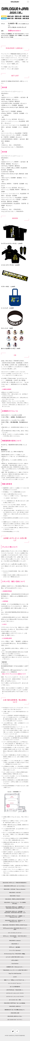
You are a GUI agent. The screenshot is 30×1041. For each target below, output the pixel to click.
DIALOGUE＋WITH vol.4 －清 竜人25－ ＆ (15, 921)
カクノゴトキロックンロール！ (15, 932)
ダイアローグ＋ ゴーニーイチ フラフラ (15, 996)
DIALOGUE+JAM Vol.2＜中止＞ (15, 1016)
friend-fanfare (15, 963)
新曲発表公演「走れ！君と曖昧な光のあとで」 (15, 1009)
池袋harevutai (13, 30)
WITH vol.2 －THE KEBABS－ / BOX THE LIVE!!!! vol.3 (15, 936)
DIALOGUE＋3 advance (15, 940)
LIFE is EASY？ (15, 960)
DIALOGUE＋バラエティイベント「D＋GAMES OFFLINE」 (15, 903)
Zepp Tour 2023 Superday (15, 973)
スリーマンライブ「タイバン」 (15, 983)
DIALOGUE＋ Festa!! (15, 895)
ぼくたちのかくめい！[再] (15, 999)
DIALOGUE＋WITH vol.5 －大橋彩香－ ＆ (15, 916)
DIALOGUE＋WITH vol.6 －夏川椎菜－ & (15, 912)
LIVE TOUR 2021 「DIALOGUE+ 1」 (15, 990)
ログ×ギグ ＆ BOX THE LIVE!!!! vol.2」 (15, 957)
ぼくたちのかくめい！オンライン (15, 1019)
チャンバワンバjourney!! (15, 950)
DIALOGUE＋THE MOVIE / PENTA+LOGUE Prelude (15, 925)
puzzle (15, 976)
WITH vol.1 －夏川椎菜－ (15, 947)
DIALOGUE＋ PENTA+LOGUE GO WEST (15, 899)
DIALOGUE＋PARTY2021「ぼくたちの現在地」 (15, 1003)
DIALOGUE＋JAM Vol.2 (15, 1006)
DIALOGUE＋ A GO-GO (15, 892)
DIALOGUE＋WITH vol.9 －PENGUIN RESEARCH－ (15, 882)
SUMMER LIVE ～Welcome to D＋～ (15, 967)
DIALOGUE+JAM (15, 1013)
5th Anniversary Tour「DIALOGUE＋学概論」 (15, 953)
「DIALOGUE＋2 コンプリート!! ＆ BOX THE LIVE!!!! (15, 970)
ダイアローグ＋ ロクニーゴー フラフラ (15, 993)
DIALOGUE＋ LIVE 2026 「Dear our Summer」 (15, 889)
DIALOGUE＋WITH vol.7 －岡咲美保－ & (15, 907)
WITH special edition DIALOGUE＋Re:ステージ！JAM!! (15, 928)
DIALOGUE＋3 (15, 943)
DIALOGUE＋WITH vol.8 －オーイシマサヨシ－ (15, 886)
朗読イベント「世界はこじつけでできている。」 (15, 980)
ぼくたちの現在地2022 (15, 986)
